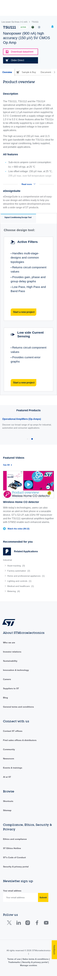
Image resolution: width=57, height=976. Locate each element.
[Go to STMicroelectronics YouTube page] (46, 923)
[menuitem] (25, 565)
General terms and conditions (18, 707)
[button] (52, 27)
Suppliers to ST (11, 688)
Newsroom (8, 758)
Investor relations (12, 652)
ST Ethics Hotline (12, 848)
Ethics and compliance (15, 839)
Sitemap (7, 810)
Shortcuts (8, 801)
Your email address (12, 891)
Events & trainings (12, 768)
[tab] (7, 72)
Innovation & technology (16, 670)
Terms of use (14, 959)
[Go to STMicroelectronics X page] (10, 923)
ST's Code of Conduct (14, 857)
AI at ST (7, 777)
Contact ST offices (12, 731)
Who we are (9, 642)
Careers (7, 679)
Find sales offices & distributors (19, 740)
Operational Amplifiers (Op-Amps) (21, 419)
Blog (5, 697)
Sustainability (10, 661)
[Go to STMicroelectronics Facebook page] (37, 923)
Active (23, 27)
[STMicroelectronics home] (10, 622)
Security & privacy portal (16, 866)
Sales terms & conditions (35, 959)
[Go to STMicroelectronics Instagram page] (27, 923)
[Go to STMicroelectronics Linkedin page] (18, 923)
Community (9, 749)
